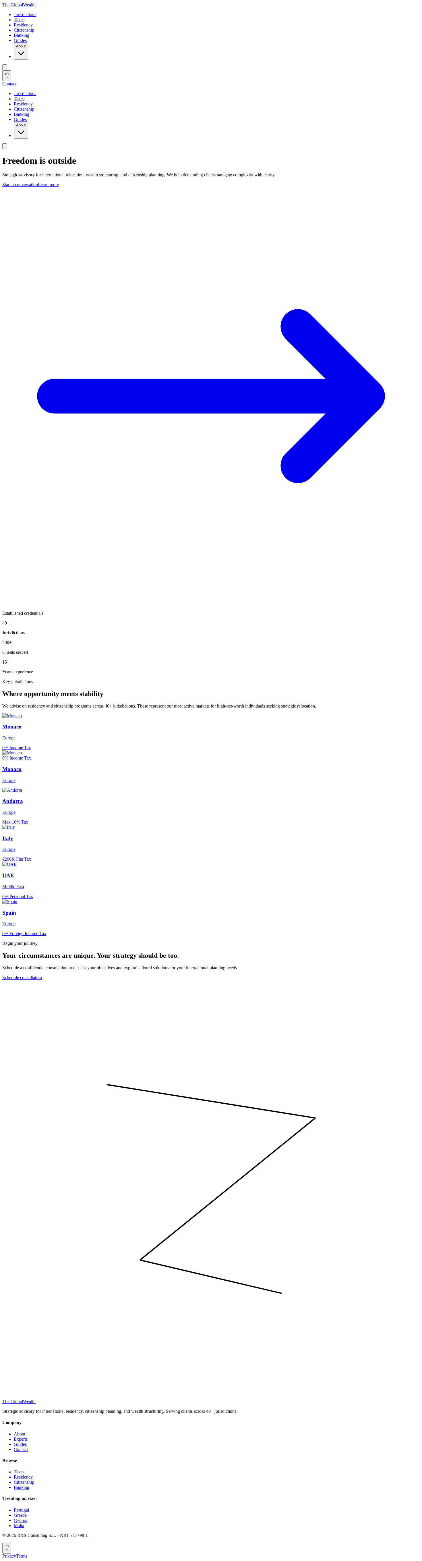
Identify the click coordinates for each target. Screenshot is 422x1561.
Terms (21, 1556)
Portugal (21, 1510)
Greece (20, 1515)
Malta (19, 1525)
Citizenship (24, 30)
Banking (21, 35)
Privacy (9, 1556)
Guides (20, 40)
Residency (23, 24)
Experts (21, 1439)
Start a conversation (20, 184)
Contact (9, 83)
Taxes (19, 19)
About (21, 46)
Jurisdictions (25, 14)
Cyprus (20, 1520)
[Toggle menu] (4, 67)
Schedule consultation (22, 977)
